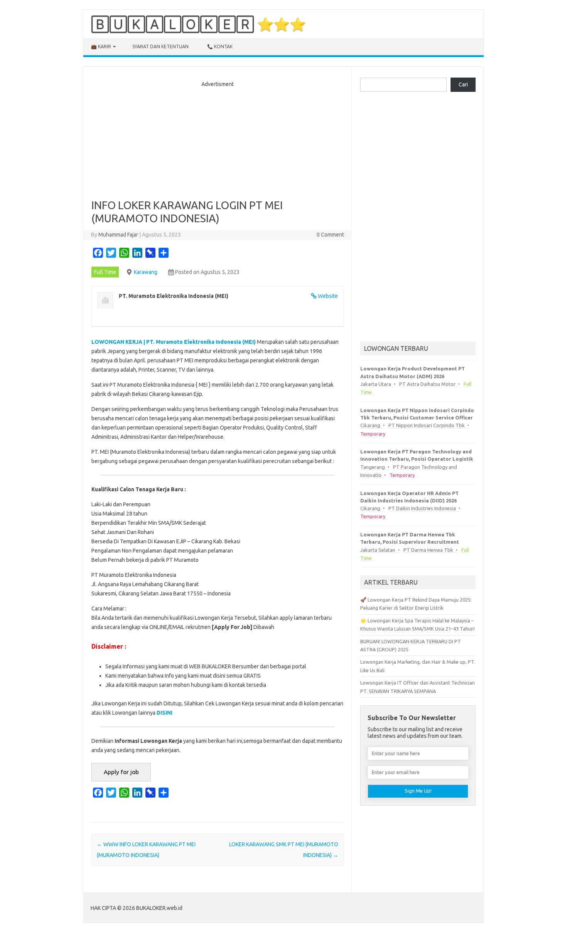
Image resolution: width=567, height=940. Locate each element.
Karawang (145, 272)
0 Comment (330, 235)
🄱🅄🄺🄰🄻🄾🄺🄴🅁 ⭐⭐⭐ (198, 24)
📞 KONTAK (220, 46)
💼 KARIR (101, 46)
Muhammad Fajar (118, 235)
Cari (463, 84)
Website (328, 296)
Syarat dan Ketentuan (160, 46)
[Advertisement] (217, 141)
